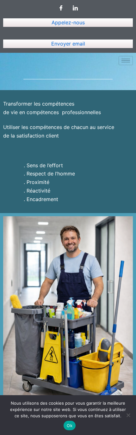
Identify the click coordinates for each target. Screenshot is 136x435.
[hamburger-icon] (126, 60)
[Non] (128, 415)
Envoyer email (68, 43)
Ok (69, 425)
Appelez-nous (68, 22)
